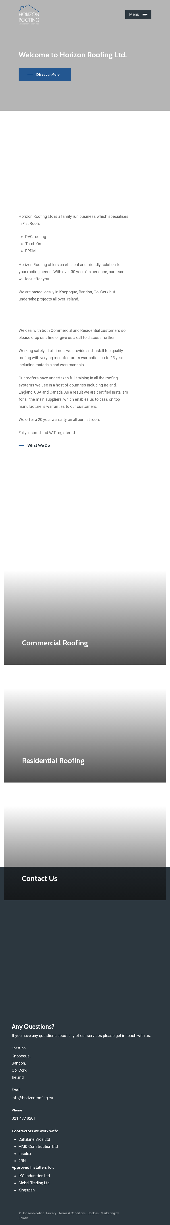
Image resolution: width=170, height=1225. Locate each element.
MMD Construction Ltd (38, 1146)
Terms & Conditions (72, 1213)
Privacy (51, 1213)
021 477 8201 (24, 1118)
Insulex (24, 1153)
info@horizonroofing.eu (32, 1097)
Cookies (93, 1213)
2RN (22, 1160)
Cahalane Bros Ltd (34, 1139)
